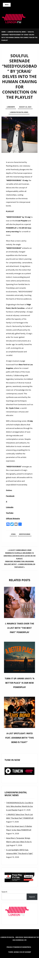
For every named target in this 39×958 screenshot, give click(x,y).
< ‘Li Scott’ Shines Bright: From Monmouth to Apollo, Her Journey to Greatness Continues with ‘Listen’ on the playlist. (20, 554)
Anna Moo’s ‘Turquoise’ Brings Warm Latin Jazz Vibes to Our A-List (19, 841)
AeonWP (28, 952)
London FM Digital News (19, 112)
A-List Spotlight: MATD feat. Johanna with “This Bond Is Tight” (19, 737)
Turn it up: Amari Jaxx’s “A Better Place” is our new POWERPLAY (19, 682)
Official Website (13, 518)
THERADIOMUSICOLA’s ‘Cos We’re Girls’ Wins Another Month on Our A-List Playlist (19, 806)
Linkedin (9, 507)
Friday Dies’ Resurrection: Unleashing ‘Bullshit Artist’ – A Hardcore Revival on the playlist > (19, 564)
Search (4, 892)
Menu (7, 5)
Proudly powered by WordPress (19, 947)
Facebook (10, 496)
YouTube (9, 513)
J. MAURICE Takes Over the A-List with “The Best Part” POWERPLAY (19, 627)
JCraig (13, 534)
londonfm (11, 107)
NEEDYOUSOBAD (24, 534)
